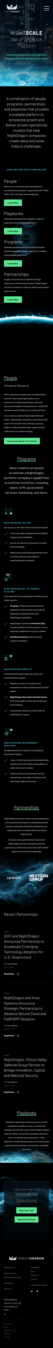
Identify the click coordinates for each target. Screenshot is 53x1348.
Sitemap (7, 1334)
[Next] (34, 888)
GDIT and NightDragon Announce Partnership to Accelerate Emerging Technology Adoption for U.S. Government (24, 946)
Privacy (7, 1337)
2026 (6, 1327)
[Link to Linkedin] (32, 1291)
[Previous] (21, 888)
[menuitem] (13, 1268)
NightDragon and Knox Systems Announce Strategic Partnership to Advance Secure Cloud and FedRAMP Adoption (25, 1008)
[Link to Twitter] (37, 1291)
